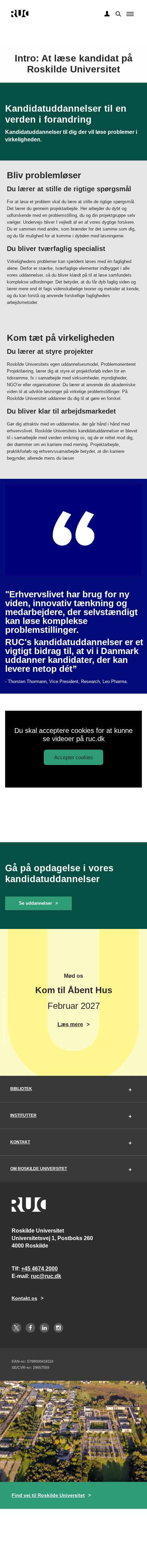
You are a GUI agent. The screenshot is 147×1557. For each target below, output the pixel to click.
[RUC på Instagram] (58, 1328)
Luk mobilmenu (130, 14)
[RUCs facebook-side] (30, 1328)
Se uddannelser (35, 903)
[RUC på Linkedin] (44, 1328)
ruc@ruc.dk (46, 1276)
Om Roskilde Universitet (38, 1168)
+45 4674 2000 (39, 1268)
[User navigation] (107, 14)
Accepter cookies (73, 757)
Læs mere (70, 1024)
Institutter (23, 1115)
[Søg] (118, 13)
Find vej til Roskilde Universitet (48, 1495)
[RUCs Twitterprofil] (16, 1328)
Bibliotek (21, 1088)
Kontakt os (24, 1298)
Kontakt (20, 1142)
